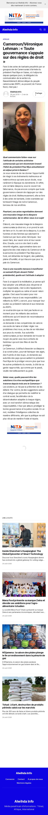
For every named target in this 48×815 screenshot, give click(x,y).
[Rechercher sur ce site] (41, 29)
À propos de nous (35, 779)
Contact (21, 779)
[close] (45, 4)
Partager (38, 94)
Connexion (9, 779)
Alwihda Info (10, 29)
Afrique (6, 39)
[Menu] (44, 29)
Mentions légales (24, 783)
